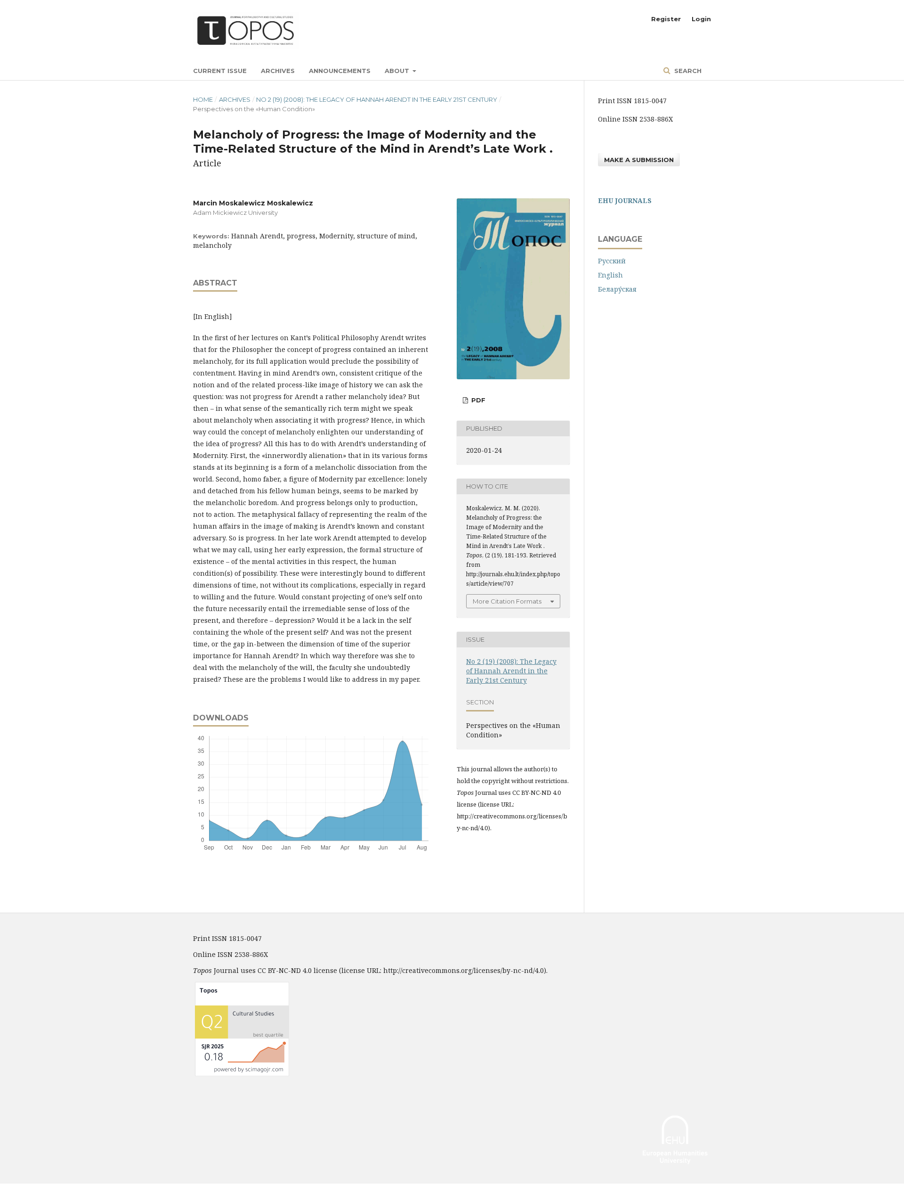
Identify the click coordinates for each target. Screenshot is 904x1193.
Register (666, 19)
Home (203, 99)
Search (687, 70)
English (610, 274)
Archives (278, 70)
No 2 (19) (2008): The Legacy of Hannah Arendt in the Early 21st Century (376, 99)
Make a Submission (639, 159)
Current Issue (220, 70)
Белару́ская (617, 289)
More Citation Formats (507, 601)
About (398, 70)
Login (701, 19)
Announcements (340, 70)
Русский (612, 260)
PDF (477, 400)
